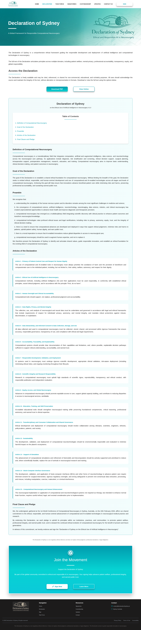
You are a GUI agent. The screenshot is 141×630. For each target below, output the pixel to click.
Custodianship (79, 609)
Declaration (42, 609)
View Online (84, 89)
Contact (78, 615)
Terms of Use (126, 620)
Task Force (42, 615)
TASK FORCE (59, 4)
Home (40, 606)
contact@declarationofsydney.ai (121, 606)
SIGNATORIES (71, 4)
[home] (14, 4)
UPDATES (97, 4)
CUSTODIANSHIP (85, 4)
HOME (37, 4)
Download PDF (57, 89)
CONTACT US (108, 4)
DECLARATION (47, 4)
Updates (78, 612)
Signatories (79, 606)
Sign (40, 612)
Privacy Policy (117, 620)
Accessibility (135, 620)
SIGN (124, 4)
